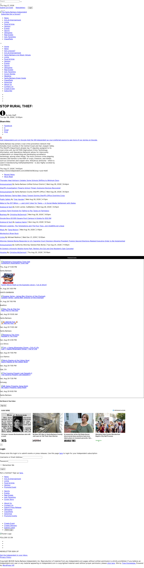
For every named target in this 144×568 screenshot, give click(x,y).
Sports (7, 30)
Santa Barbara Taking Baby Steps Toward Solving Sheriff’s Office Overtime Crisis (32, 195)
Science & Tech (6, 207)
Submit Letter (9, 528)
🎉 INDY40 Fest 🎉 (8, 323)
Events (7, 28)
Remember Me (8, 465)
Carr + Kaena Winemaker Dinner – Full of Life (19, 349)
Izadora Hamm (21, 222)
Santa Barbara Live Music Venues (17, 55)
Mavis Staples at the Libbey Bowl (14, 362)
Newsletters (20, 8)
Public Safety (5, 199)
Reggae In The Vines (9, 336)
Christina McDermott (18, 214)
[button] (16, 428)
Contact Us (8, 86)
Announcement (6, 184)
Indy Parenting (10, 37)
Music (2, 230)
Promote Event (10, 487)
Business (3, 214)
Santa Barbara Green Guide (15, 78)
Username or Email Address (11, 457)
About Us (8, 84)
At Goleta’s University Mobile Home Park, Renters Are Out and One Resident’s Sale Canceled (36, 249)
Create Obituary (10, 525)
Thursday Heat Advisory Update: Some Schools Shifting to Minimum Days (29, 180)
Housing (3, 252)
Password (4, 461)
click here (111, 563)
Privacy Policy (5, 557)
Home (6, 46)
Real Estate (8, 35)
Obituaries (8, 33)
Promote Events (10, 516)
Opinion (7, 26)
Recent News (9, 174)
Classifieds (8, 39)
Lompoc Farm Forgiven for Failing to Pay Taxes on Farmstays (24, 211)
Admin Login (9, 530)
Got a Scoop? (14, 14)
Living (6, 22)
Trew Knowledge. (129, 563)
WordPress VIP (8, 565)
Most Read (8, 177)
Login (30, 8)
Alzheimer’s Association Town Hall (14, 263)
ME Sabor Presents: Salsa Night (13, 387)
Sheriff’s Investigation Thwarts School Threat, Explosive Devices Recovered (30, 188)
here (61, 453)
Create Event (9, 89)
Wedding (7, 76)
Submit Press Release (12, 507)
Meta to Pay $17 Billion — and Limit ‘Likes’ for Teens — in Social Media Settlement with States (38, 203)
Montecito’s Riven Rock (9, 233)
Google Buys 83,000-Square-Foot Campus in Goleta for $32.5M (25, 218)
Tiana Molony (13, 230)
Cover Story (9, 499)
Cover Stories (9, 74)
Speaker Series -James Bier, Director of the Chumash (22, 298)
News (6, 18)
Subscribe (5, 14)
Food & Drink (9, 24)
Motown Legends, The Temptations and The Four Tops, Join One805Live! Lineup (32, 226)
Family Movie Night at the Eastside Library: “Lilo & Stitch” (24, 285)
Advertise (8, 82)
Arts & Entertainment (12, 20)
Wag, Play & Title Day (9, 310)
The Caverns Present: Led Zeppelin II (15, 375)
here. (21, 473)
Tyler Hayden (19, 199)
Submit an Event (6, 8)
